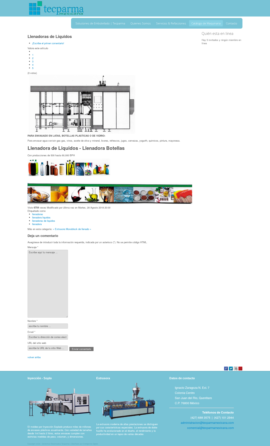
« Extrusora (59, 229)
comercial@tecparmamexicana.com (210, 428)
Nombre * (32, 321)
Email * (31, 332)
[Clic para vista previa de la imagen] (83, 104)
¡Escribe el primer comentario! (48, 43)
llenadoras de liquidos (43, 220)
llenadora (37, 224)
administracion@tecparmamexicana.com (207, 423)
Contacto (231, 23)
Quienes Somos (140, 23)
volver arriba (34, 357)
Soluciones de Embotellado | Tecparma (100, 23)
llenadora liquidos (41, 217)
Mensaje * (33, 247)
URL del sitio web (37, 343)
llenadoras (37, 214)
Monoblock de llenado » (78, 229)
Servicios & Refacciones (171, 23)
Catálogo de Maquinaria (206, 23)
